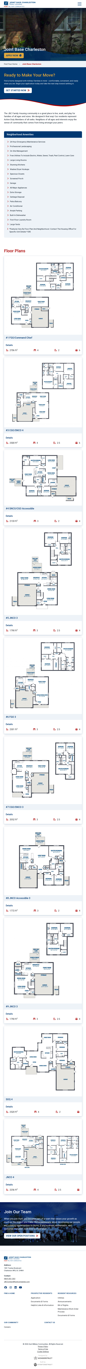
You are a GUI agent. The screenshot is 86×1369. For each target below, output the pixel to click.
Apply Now (12, 55)
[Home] (19, 4)
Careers (7, 1327)
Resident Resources (67, 1293)
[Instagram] (10, 1287)
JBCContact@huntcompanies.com (17, 1282)
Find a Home (9, 1293)
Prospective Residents (41, 1293)
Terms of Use (43, 1349)
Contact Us (49, 1323)
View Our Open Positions (20, 1235)
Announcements (64, 1302)
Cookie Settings (43, 1352)
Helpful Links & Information (42, 1305)
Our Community (11, 1323)
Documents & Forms (39, 1302)
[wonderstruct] (43, 1358)
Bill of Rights (63, 1305)
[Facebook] (5, 1287)
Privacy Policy (43, 1347)
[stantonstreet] (43, 1364)
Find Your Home (10, 64)
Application (35, 1298)
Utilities (61, 1298)
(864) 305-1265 (9, 1279)
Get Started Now (16, 90)
